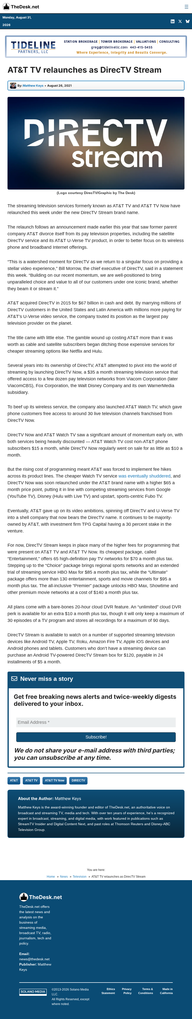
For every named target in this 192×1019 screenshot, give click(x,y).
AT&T (14, 780)
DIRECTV (78, 780)
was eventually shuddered (144, 476)
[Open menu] (187, 7)
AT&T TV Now (54, 780)
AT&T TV (31, 780)
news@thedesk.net (34, 959)
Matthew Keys (68, 798)
